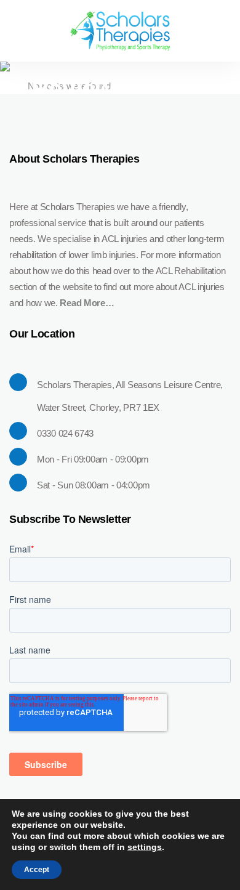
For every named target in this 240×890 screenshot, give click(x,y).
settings (144, 847)
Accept (36, 869)
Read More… (87, 302)
